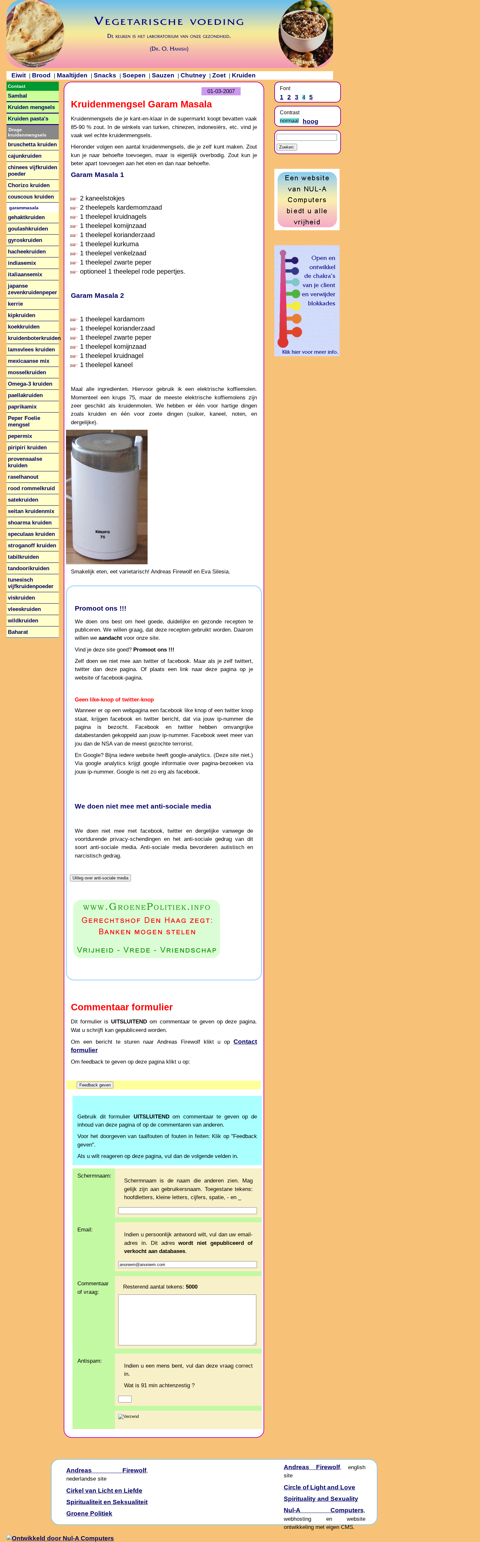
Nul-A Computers (324, 1510)
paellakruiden (25, 395)
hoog (310, 121)
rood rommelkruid (31, 488)
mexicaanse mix (28, 361)
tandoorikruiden (28, 568)
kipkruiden (21, 315)
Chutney (193, 75)
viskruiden (21, 598)
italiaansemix (25, 274)
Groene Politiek (89, 1513)
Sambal (17, 96)
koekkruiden (24, 327)
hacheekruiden (27, 252)
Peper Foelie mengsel (24, 421)
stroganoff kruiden (32, 545)
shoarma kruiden (30, 523)
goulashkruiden (28, 229)
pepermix (20, 436)
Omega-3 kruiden (30, 384)
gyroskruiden (25, 240)
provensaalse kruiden (25, 462)
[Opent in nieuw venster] (164, 929)
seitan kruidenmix (31, 511)
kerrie (15, 304)
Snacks (105, 75)
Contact (16, 86)
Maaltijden (72, 75)
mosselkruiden (27, 372)
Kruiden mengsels (31, 107)
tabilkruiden (23, 557)
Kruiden (244, 75)
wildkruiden (23, 621)
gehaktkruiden (26, 217)
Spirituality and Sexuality (321, 1498)
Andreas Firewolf (106, 1470)
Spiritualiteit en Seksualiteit (107, 1502)
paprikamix (22, 407)
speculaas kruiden (31, 534)
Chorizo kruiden (29, 185)
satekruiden (23, 500)
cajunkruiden (24, 156)
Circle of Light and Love (319, 1487)
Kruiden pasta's (28, 119)
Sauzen (163, 75)
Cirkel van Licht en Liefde (104, 1490)
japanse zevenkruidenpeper (32, 289)
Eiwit (18, 75)
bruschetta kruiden (32, 144)
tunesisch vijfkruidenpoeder (31, 583)
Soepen (134, 75)
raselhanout (23, 477)
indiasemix (22, 263)
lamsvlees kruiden (31, 349)
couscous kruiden (31, 197)
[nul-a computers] (307, 228)
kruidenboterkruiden (34, 338)
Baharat (18, 632)
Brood (41, 75)
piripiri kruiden (27, 447)
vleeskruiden (24, 609)
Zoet (219, 75)
